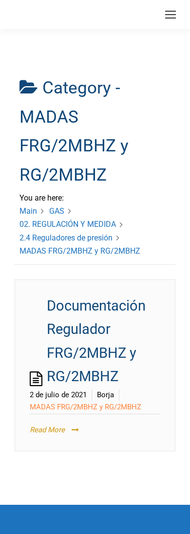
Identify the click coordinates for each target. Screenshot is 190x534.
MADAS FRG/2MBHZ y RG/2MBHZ (85, 407)
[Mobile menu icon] (170, 14)
